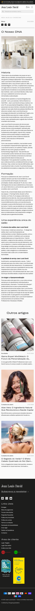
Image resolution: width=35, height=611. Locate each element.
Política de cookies (6, 520)
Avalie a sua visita (6, 548)
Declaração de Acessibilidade (9, 525)
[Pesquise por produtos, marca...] (3, 11)
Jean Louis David (10, 599)
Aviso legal (4, 528)
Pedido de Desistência (7, 530)
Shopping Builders (14, 603)
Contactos (4, 533)
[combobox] (17, 11)
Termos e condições (7, 522)
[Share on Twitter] (2, 25)
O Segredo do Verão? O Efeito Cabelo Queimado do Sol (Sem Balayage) (16, 460)
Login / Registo (5, 543)
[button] (28, 7)
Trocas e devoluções (7, 512)
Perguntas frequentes (7, 515)
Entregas (3, 507)
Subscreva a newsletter (14, 492)
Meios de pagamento (7, 510)
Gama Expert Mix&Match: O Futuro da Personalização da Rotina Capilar (15, 358)
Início (3, 17)
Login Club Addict (6, 545)
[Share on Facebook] (6, 25)
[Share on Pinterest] (9, 25)
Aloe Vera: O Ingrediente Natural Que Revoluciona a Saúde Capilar (17, 409)
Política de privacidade (7, 517)
